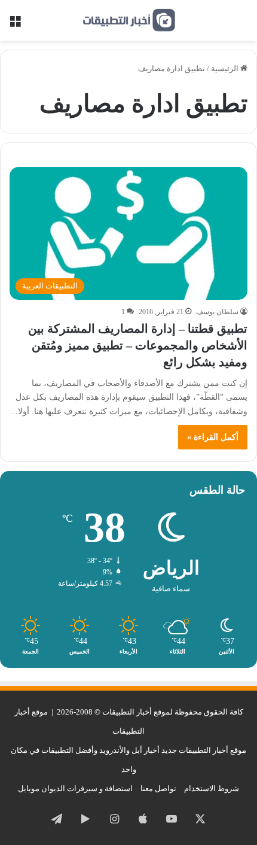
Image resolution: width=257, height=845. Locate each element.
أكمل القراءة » (212, 437)
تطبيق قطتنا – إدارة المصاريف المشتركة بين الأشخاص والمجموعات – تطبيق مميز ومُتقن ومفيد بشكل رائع (137, 345)
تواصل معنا (158, 788)
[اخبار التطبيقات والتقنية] (128, 20)
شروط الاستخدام (211, 788)
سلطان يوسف (217, 312)
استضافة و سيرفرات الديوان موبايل (75, 788)
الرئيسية (225, 68)
